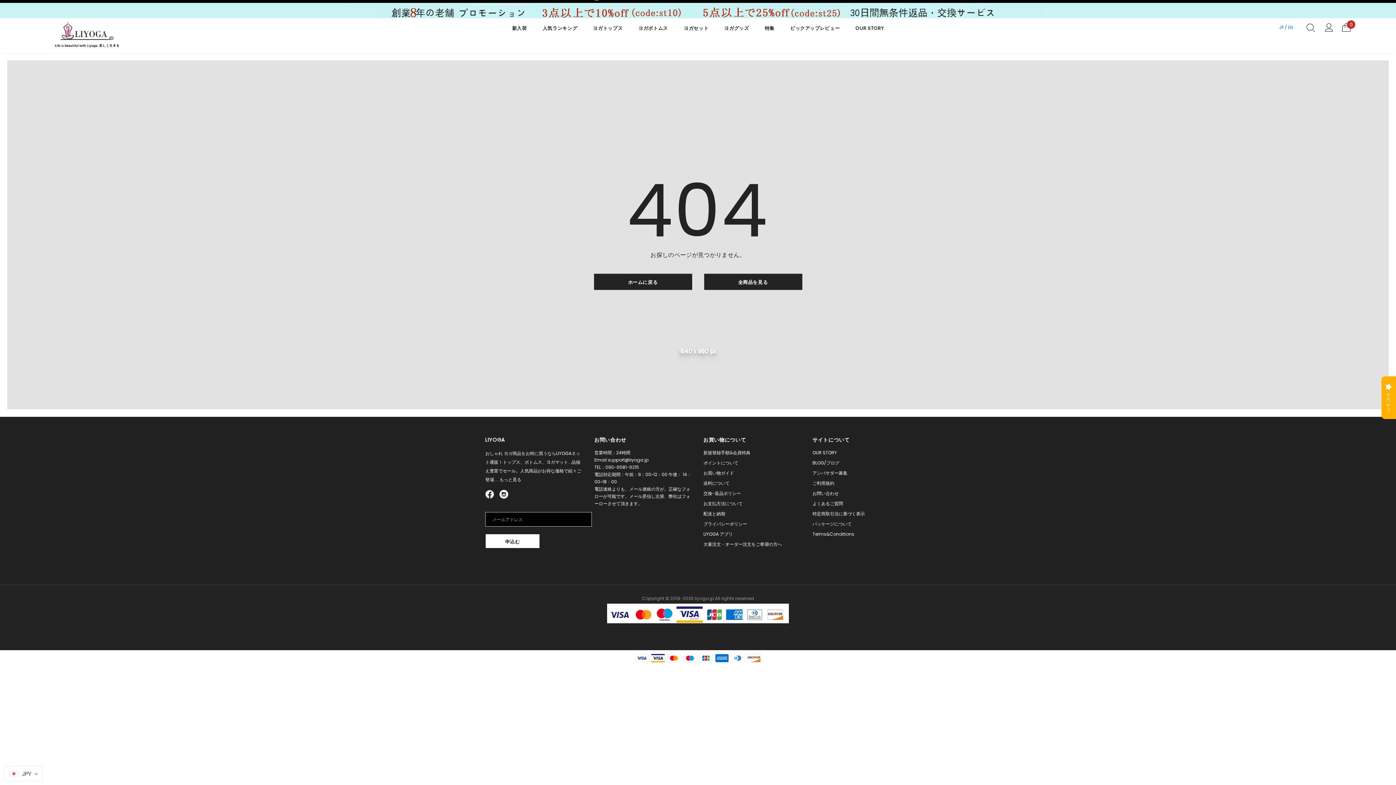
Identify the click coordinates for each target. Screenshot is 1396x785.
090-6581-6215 (622, 467)
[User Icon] (1328, 27)
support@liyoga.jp (628, 460)
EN (1290, 27)
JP (1281, 27)
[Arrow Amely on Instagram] (504, 494)
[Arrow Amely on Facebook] (490, 494)
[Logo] (87, 35)
